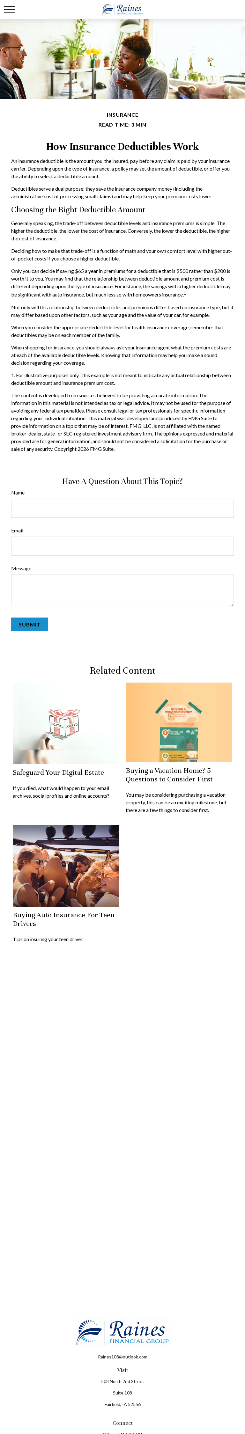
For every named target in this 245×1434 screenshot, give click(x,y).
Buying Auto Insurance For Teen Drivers (64, 919)
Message (21, 568)
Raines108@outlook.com (122, 1356)
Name (18, 492)
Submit (30, 624)
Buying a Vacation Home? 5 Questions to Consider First (169, 774)
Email (17, 530)
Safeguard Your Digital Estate (58, 772)
